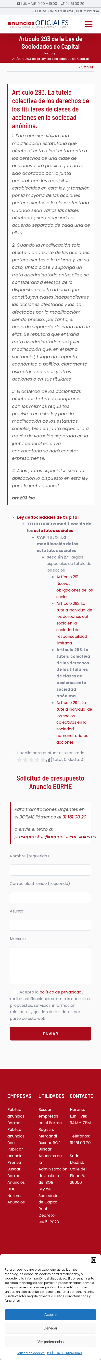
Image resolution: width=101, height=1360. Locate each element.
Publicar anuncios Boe (16, 1136)
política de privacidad (60, 992)
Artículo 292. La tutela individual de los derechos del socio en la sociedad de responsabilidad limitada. (74, 623)
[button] (93, 1260)
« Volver (86, 67)
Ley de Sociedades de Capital (48, 517)
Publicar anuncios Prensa (16, 1155)
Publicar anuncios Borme (16, 1116)
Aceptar (50, 1314)
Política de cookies (31, 1353)
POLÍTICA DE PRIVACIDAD (64, 1353)
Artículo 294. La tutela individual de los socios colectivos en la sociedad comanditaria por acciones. (74, 722)
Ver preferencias (51, 1342)
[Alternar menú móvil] (89, 24)
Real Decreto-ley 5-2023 (48, 1215)
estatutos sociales (53, 530)
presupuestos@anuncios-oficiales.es (55, 836)
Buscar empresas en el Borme (50, 1116)
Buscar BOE (49, 1143)
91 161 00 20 (74, 3)
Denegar (50, 1328)
